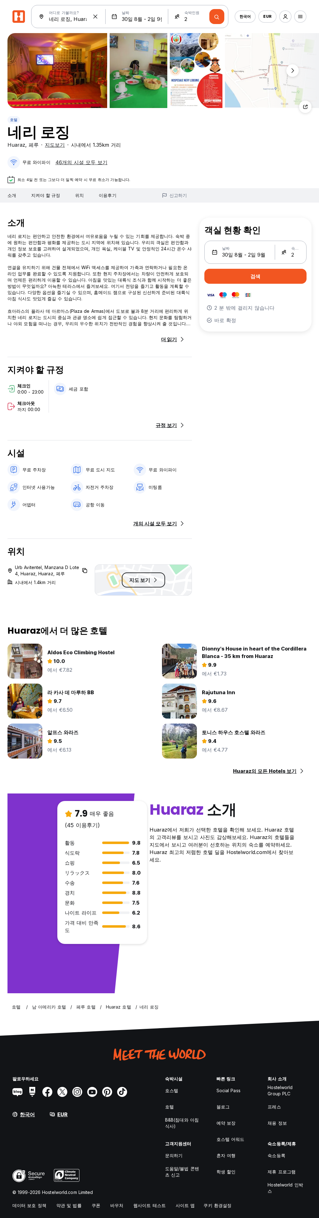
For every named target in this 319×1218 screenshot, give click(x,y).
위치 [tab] (79, 195)
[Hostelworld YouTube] (92, 1092)
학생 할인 (226, 1171)
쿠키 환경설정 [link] (217, 1205)
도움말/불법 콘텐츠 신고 (182, 1171)
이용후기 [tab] (107, 195)
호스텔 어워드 (231, 1139)
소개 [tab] (11, 195)
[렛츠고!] (216, 16)
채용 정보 (277, 1123)
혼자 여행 (226, 1155)
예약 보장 (226, 1123)
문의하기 (174, 1155)
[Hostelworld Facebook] (47, 1092)
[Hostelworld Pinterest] (107, 1092)
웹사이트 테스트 (149, 1205)
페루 (34, 145)
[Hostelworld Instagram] (77, 1092)
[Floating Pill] (292, 70)
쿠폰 (96, 1205)
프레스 (274, 1106)
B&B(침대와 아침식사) (182, 1123)
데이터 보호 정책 (29, 1205)
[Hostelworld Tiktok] (122, 1092)
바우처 (116, 1205)
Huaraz (16, 145)
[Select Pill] (285, 16)
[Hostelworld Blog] (17, 1092)
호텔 (13, 119)
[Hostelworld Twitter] (62, 1092)
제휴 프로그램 (282, 1171)
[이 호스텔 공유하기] (305, 107)
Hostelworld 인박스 (285, 1188)
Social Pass (228, 1090)
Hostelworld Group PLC (280, 1090)
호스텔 (171, 1090)
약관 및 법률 (69, 1205)
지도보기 (55, 145)
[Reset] (95, 16)
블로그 (223, 1106)
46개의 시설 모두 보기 (81, 162)
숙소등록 (276, 1155)
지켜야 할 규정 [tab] (45, 195)
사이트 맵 (185, 1205)
